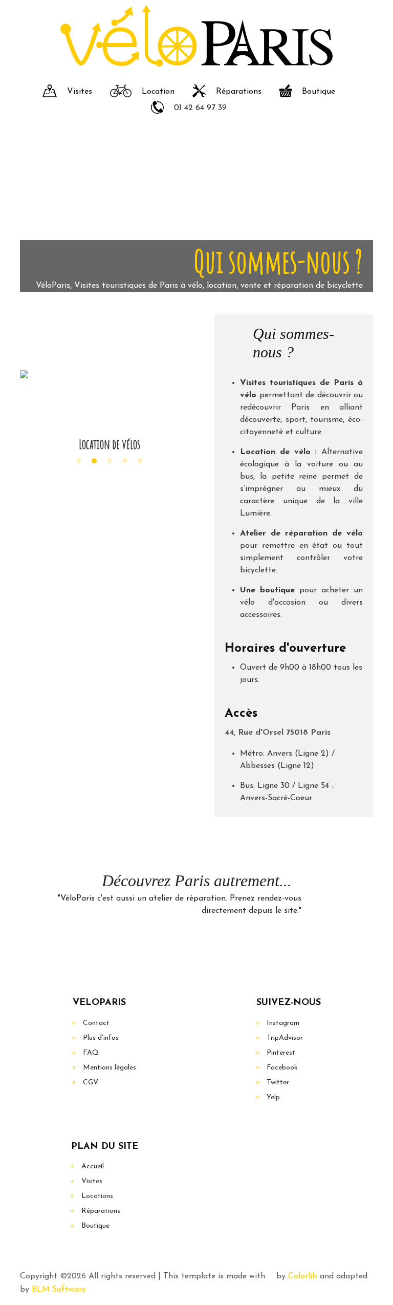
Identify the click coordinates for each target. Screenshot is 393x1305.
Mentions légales (109, 1068)
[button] (78, 460)
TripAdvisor (285, 1038)
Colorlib (302, 1276)
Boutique (318, 92)
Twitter (278, 1082)
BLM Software (59, 1290)
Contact (96, 1023)
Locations (97, 1196)
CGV (90, 1082)
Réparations (238, 92)
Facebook (282, 1068)
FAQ (91, 1053)
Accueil (92, 1166)
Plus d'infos (101, 1038)
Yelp (273, 1097)
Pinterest (281, 1053)
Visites (79, 92)
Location (158, 92)
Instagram (283, 1023)
